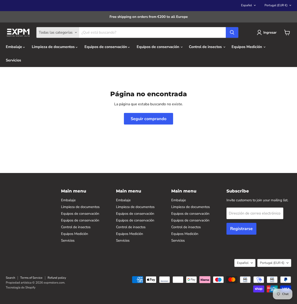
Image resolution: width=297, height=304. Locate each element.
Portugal (276, 5)
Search (10, 278)
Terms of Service (31, 278)
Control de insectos (206, 46)
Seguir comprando (148, 119)
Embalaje (14, 46)
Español (246, 5)
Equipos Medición (247, 46)
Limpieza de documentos (54, 46)
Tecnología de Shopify (21, 287)
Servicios (13, 60)
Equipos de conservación (106, 46)
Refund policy (57, 278)
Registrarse (241, 228)
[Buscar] (232, 32)
